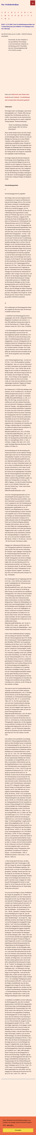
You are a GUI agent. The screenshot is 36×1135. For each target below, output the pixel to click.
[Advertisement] (18, 75)
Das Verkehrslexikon (10, 4)
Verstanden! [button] (18, 1130)
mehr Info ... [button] (10, 1125)
